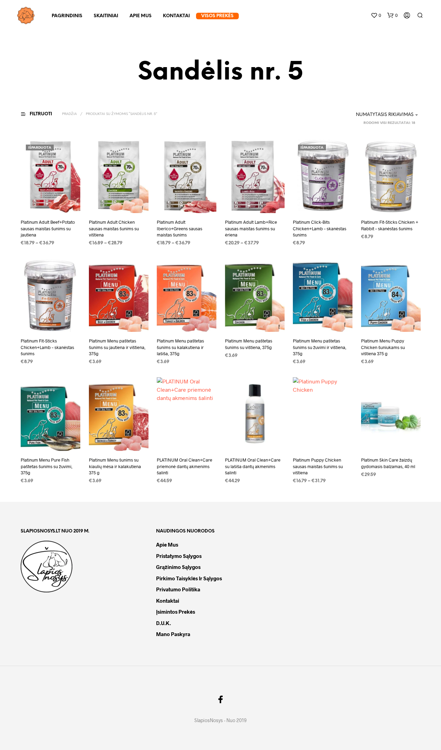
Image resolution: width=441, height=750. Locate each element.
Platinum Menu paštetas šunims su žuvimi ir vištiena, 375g (319, 347)
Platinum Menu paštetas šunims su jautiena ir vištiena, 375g (117, 347)
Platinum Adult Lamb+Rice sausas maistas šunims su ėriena (251, 228)
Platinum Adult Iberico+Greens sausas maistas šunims (179, 228)
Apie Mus (141, 16)
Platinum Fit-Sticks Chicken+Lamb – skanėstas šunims (47, 347)
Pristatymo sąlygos (179, 556)
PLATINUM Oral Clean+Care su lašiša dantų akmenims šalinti (252, 466)
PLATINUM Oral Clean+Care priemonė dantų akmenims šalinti (184, 466)
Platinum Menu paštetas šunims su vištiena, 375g (248, 344)
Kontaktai (176, 16)
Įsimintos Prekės (175, 612)
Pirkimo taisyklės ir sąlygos (189, 578)
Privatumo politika (178, 589)
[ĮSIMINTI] (50, 200)
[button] (376, 15)
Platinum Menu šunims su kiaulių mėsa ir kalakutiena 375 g (115, 466)
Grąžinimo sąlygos (178, 567)
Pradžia (69, 114)
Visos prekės (217, 16)
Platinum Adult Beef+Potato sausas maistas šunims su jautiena (48, 228)
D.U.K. (163, 623)
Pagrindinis (67, 16)
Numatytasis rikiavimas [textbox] (384, 115)
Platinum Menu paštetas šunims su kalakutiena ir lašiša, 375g (180, 347)
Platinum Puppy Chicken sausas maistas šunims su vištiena (318, 466)
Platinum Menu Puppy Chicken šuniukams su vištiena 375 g (383, 347)
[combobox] (375, 115)
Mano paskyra (173, 634)
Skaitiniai (106, 16)
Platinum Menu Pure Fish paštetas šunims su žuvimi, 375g (46, 466)
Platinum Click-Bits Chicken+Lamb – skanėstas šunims (319, 228)
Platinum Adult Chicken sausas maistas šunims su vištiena (114, 228)
